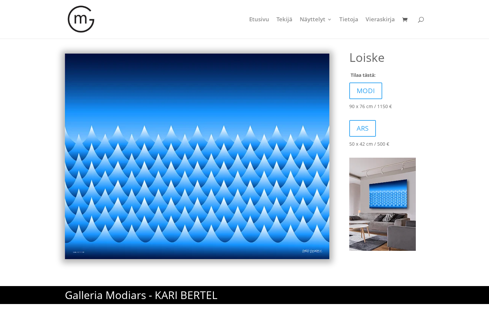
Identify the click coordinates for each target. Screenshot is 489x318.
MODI (366, 90)
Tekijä (284, 20)
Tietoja (348, 20)
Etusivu (259, 20)
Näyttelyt (312, 20)
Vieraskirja (380, 20)
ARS (363, 128)
